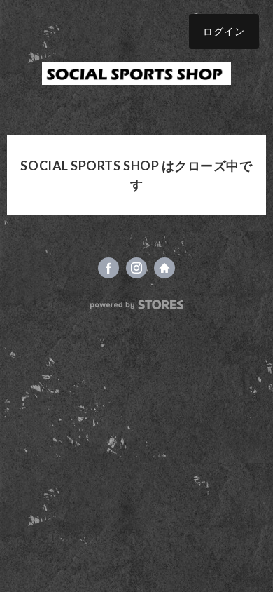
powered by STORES (137, 305)
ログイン (224, 31)
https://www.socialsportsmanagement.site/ (164, 267)
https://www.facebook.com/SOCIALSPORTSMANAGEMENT (108, 267)
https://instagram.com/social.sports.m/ (136, 267)
